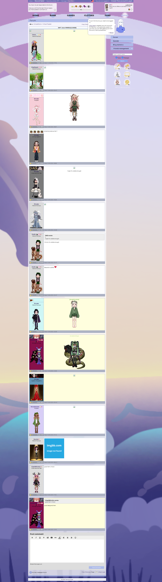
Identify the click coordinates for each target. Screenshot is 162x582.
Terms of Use (69, 579)
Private (36, 99)
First (83, 24)
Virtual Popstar (47, 24)
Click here (92, 25)
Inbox (31, 1)
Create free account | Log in (121, 1)
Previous (87, 24)
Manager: (67, 1)
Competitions (37, 24)
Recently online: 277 (52, 1)
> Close (111, 33)
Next (100, 572)
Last (104, 572)
